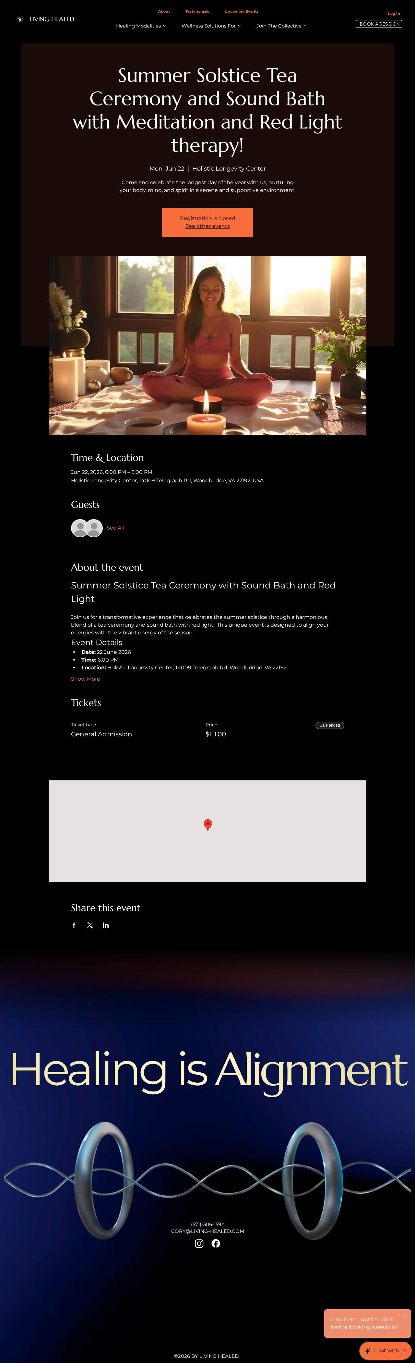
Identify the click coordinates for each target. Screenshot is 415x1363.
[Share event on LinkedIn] (106, 925)
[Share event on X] (90, 925)
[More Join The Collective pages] (305, 25)
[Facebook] (215, 1243)
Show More (85, 679)
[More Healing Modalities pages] (164, 25)
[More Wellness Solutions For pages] (239, 25)
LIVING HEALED (52, 19)
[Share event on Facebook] (74, 925)
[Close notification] (405, 1315)
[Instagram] (199, 1243)
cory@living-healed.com (207, 1231)
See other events (207, 226)
